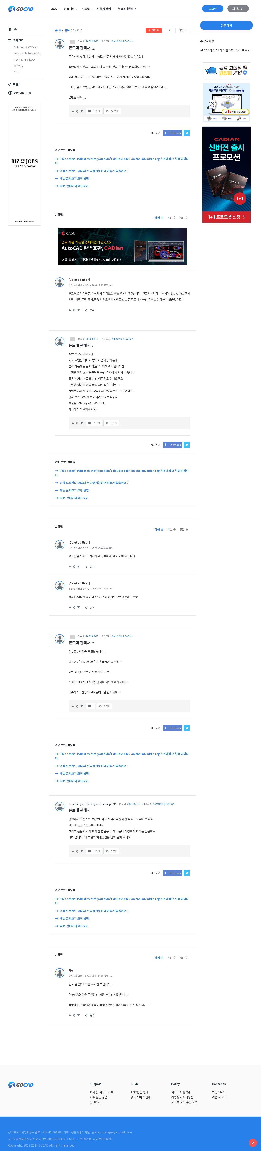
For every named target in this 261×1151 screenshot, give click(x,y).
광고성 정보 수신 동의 (184, 1102)
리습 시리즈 (219, 1097)
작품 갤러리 (104, 9)
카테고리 (18, 40)
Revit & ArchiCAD (24, 59)
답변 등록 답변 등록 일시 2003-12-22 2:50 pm (90, 285)
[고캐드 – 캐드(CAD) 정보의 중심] (28, 8)
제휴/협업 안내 (139, 1092)
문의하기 (95, 1102)
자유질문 (19, 66)
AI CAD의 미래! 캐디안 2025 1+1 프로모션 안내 (226, 50)
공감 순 (184, 217)
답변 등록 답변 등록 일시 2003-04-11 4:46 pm (90, 588)
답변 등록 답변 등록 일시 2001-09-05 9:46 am (91, 975)
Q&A (54, 9)
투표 (15, 84)
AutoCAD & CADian (122, 41)
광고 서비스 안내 (140, 1097)
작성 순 (159, 217)
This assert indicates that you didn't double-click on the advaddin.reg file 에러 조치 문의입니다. (122, 161)
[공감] (73, 110)
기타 (16, 72)
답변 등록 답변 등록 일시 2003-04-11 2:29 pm (90, 547)
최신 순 (171, 217)
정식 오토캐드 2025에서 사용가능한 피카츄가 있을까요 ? (94, 171)
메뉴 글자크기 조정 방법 (74, 178)
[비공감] (81, 110)
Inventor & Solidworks (27, 53)
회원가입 (238, 9)
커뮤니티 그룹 (22, 93)
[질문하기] (253, 1143)
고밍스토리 (218, 1092)
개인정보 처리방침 (182, 1097)
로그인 (213, 9)
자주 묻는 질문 (98, 1097)
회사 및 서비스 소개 (101, 1092)
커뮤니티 (69, 9)
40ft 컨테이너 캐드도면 (74, 186)
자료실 (86, 9)
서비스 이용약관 (181, 1092)
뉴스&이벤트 (125, 9)
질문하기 (226, 25)
